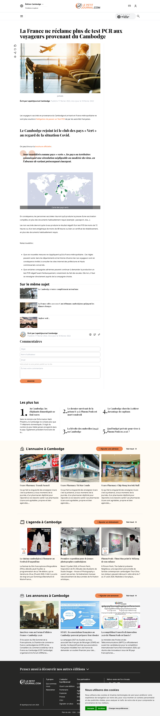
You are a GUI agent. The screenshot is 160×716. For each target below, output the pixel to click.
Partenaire (63, 690)
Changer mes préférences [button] (118, 708)
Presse (62, 697)
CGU (61, 700)
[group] (132, 15)
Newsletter (50, 690)
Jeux (78, 700)
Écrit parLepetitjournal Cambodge (35, 101)
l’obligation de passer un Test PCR (50, 119)
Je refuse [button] (101, 708)
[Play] (133, 16)
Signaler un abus (66, 704)
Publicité (63, 693)
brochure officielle (43, 146)
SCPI (79, 687)
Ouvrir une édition (67, 686)
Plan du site (67, 712)
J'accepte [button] (90, 708)
